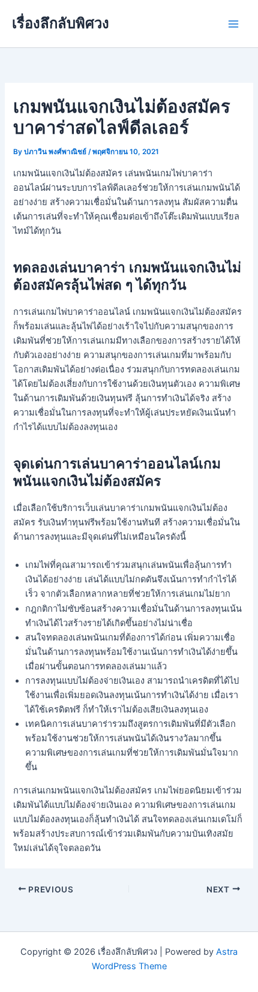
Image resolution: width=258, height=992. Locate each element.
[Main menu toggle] (233, 24)
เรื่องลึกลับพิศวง (60, 23)
